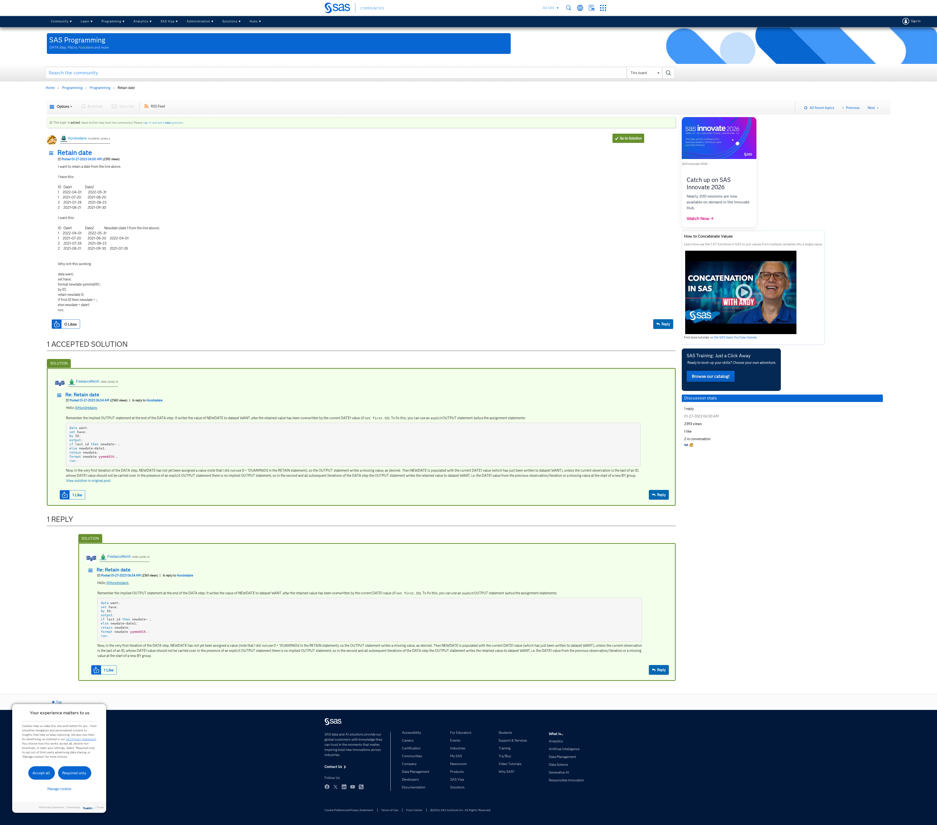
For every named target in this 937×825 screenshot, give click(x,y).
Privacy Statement (361, 810)
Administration (198, 21)
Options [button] (63, 106)
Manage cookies (59, 789)
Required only (74, 773)
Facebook (327, 786)
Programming (111, 21)
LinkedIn (344, 786)
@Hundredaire (86, 408)
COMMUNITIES (372, 8)
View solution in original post (88, 480)
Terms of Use (389, 810)
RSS (361, 786)
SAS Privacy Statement (81, 739)
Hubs (254, 21)
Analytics (140, 21)
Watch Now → (700, 218)
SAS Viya (167, 21)
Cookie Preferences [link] (337, 810)
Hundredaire (77, 138)
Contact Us (592, 8)
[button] (52, 153)
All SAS (548, 8)
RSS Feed (158, 106)
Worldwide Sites (580, 8)
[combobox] (360, 73)
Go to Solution (631, 138)
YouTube (352, 786)
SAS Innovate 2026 (694, 164)
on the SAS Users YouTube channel (733, 337)
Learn (85, 21)
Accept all (41, 773)
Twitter (335, 786)
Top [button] (59, 702)
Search (569, 8)
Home (50, 88)
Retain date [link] (126, 88)
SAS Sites (603, 8)
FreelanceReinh (87, 381)
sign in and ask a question (163, 122)
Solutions (229, 21)
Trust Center (414, 810)
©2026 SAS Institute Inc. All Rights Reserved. (460, 810)
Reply (666, 324)
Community (60, 21)
